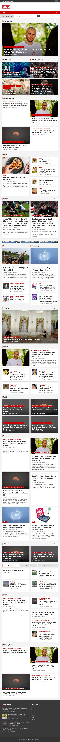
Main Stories (7, 21)
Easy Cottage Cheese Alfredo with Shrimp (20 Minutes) (14, 90)
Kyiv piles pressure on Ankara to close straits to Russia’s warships (18, 584)
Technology (35, 246)
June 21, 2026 (42, 174)
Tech (5, 72)
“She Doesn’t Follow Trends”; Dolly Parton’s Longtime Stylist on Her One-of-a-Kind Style (17, 375)
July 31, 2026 (6, 181)
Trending (6, 308)
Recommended (20, 47)
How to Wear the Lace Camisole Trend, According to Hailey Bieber (19, 388)
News (5, 436)
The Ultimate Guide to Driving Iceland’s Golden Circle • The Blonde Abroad (19, 288)
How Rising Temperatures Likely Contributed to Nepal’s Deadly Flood (47, 636)
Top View (6, 544)
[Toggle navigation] (4, 12)
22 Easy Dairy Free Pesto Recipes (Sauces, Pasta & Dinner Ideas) (47, 171)
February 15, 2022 (8, 341)
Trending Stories (37, 59)
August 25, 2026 (35, 76)
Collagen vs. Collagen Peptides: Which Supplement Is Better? (46, 388)
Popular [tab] (11, 566)
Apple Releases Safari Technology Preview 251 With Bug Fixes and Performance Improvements (48, 299)
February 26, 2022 (43, 577)
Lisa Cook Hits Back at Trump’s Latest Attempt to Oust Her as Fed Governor (15, 104)
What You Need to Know (17, 299)
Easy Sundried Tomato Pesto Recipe (46, 181)
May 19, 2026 (42, 193)
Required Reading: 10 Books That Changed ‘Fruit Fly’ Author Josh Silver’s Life (44, 120)
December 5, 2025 (7, 93)
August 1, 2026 (13, 301)
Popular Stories (8, 98)
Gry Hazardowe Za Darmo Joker (13, 570)
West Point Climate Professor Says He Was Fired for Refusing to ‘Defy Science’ (44, 427)
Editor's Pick (7, 47)
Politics (14, 47)
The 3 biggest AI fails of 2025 (12, 74)
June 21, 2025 (6, 572)
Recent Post (7, 705)
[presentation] (55, 21)
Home (32, 708)
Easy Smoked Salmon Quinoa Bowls (45, 160)
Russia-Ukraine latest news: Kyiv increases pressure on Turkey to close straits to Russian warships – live (47, 585)
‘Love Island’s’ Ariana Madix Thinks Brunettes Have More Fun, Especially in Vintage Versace (47, 375)
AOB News (14, 54)
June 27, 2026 (42, 163)
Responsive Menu (56, 1)
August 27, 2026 (7, 54)
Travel (5, 246)
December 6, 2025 (7, 76)
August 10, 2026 (14, 291)
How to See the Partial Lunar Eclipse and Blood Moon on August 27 (14, 146)
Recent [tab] (28, 566)
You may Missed (8, 645)
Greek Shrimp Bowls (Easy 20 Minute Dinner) (47, 191)
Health (5, 86)
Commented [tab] (48, 566)
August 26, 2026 (35, 272)
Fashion (41, 115)
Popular (9, 72)
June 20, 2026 (42, 184)
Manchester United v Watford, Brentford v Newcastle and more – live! (47, 573)
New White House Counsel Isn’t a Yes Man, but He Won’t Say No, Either (43, 131)
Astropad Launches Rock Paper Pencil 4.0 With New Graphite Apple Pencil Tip (47, 287)
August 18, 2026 (7, 272)
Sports (49, 67)
